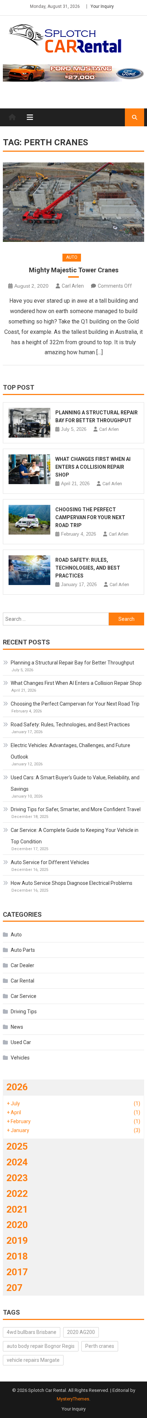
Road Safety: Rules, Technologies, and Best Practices (87, 568)
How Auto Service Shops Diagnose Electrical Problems (71, 883)
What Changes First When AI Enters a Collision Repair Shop (93, 467)
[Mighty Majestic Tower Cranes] (73, 202)
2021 (17, 1209)
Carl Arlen (73, 286)
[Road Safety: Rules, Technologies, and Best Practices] (29, 570)
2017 (17, 1272)
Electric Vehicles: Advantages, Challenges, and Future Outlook (70, 751)
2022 (17, 1193)
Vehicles (20, 1058)
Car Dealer (22, 965)
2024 (17, 1162)
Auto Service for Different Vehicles (50, 862)
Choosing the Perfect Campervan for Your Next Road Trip (90, 517)
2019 (17, 1240)
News (17, 1027)
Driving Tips (24, 1011)
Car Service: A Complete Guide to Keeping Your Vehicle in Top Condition (74, 835)
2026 (17, 1087)
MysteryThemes (73, 1399)
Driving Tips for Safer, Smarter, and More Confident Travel (76, 809)
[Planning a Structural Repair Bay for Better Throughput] (29, 423)
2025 (17, 1146)
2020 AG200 (81, 1332)
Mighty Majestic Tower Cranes (73, 270)
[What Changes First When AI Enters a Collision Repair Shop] (29, 469)
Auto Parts (23, 950)
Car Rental (22, 981)
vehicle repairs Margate (33, 1360)
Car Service (23, 996)
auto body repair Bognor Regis (41, 1346)
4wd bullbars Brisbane (31, 1332)
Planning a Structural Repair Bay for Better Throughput (72, 663)
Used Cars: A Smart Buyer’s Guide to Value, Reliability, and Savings (75, 783)
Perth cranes (99, 1346)
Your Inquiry (102, 6)
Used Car (21, 1042)
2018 (17, 1256)
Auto (71, 257)
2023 (17, 1178)
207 (14, 1287)
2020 (17, 1224)
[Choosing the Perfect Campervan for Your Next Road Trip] (29, 520)
